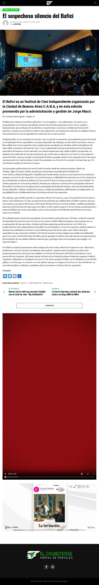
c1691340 (17, 24)
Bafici (24, 283)
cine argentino (35, 283)
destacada (48, 283)
